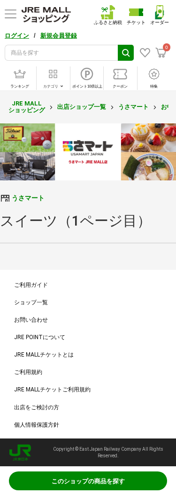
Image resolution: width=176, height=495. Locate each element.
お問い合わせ (31, 319)
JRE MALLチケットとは (44, 354)
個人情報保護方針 (36, 425)
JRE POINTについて (39, 337)
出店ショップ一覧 (81, 106)
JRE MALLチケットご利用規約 (52, 389)
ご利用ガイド (31, 285)
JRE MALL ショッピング (26, 107)
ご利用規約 (28, 372)
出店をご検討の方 (36, 407)
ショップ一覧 (31, 302)
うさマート (133, 106)
